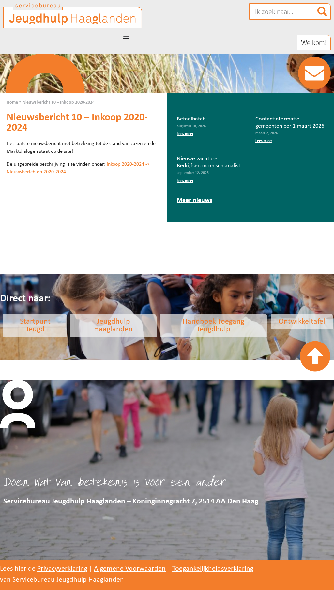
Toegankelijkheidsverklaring (212, 569)
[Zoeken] (322, 11)
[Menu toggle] (126, 38)
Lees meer (185, 134)
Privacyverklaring (62, 569)
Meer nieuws (194, 200)
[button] (314, 42)
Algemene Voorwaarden (130, 569)
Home (12, 102)
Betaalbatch (191, 119)
